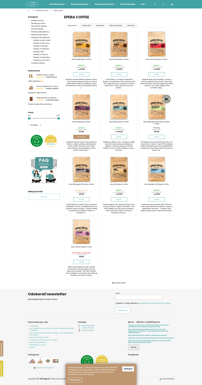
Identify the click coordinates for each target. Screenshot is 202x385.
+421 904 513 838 (87, 330)
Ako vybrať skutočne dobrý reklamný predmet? (147, 335)
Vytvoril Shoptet (168, 379)
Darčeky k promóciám (41, 60)
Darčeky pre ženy (37, 20)
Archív (133, 347)
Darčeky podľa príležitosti (40, 37)
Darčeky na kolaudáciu (41, 57)
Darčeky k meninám (40, 46)
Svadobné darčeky (38, 63)
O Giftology (34, 326)
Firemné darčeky (37, 29)
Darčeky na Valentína (41, 49)
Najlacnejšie (86, 25)
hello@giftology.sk (88, 325)
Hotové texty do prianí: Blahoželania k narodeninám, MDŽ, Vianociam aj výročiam (149, 341)
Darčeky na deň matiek (41, 40)
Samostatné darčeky (39, 26)
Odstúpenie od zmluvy (38, 345)
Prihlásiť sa (122, 310)
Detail (81, 74)
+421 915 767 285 (87, 328)
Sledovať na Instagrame (45, 368)
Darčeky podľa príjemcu (40, 32)
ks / (44, 197)
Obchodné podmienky (38, 342)
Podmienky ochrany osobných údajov (43, 340)
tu (93, 374)
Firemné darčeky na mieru (39, 337)
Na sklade (36, 125)
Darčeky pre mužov (38, 23)
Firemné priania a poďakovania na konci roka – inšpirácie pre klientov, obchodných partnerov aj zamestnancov (148, 331)
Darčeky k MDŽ (38, 52)
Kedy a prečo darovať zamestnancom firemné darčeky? (151, 338)
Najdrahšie (100, 25)
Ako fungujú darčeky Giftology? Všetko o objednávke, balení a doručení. (52, 329)
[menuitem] (58, 4)
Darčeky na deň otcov (41, 43)
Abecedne (131, 25)
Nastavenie (75, 380)
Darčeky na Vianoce (40, 54)
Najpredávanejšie (115, 25)
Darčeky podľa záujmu (39, 35)
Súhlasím (128, 369)
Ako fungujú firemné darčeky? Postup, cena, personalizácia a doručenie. (51, 334)
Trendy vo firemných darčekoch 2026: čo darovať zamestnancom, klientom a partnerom (148, 326)
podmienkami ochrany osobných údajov (155, 303)
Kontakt (32, 347)
